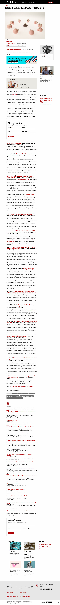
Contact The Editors (23, 592)
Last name (23, 127)
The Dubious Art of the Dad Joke (46, 77)
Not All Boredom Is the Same (44, 102)
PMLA (14, 396)
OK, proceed (48, 602)
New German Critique (9, 396)
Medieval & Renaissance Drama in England (25, 395)
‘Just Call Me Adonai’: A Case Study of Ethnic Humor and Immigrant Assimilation (21, 213)
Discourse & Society (28, 393)
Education (11, 550)
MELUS (32, 395)
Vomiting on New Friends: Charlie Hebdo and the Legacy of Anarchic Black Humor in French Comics (21, 358)
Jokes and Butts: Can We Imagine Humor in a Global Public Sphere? (19, 510)
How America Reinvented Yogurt (28, 571)
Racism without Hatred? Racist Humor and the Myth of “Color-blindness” (20, 468)
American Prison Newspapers (25, 596)
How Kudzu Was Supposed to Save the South (46, 99)
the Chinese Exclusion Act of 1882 (23, 179)
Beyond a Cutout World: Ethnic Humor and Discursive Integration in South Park (21, 475)
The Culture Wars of (46, 101)
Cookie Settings (43, 602)
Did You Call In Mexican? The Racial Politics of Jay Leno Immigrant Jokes (21, 231)
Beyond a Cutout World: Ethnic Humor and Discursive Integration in (20, 269)
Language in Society (16, 395)
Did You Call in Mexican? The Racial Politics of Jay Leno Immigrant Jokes (20, 461)
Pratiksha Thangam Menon (11, 43)
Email (9, 131)
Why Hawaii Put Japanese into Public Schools (28, 553)
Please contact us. (9, 391)
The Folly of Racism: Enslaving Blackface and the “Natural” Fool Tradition (20, 426)
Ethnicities (33, 393)
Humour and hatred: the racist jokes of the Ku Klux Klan (17, 495)
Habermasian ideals (31, 310)
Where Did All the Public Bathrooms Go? (46, 96)
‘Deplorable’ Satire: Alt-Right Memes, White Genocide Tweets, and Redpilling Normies (22, 335)
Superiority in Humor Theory (12, 420)
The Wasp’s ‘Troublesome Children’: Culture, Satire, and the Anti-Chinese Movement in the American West (20, 176)
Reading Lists (7, 5)
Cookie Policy (27, 604)
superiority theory (12, 93)
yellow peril (24, 180)
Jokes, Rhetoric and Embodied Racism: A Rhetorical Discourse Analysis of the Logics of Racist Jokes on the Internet (21, 293)
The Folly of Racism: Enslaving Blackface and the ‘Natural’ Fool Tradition (21, 142)
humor (8, 393)
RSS (7, 597)
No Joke (21, 81)
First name (10, 127)
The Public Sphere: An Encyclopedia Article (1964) (16, 489)
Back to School (13, 552)
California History (22, 393)
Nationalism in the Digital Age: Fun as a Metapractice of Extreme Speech (20, 305)
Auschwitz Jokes (29, 194)
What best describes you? (26, 131)
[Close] (59, 602)
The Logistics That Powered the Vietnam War (45, 548)
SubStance (32, 396)
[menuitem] (50, 2)
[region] (30, 602)
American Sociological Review (15, 393)
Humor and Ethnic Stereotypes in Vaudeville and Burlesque (19, 154)
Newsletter (51, 2)
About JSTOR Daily (10, 592)
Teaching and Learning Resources (12, 596)
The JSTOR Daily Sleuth (24, 595)
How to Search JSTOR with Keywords (15, 571)
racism (10, 393)
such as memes (29, 69)
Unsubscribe (9, 595)
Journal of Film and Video (10, 395)
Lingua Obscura (42, 75)
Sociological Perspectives (19, 396)
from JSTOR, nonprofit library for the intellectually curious (25, 2)
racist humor (14, 94)
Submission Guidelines (23, 593)
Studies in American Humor (26, 396)
